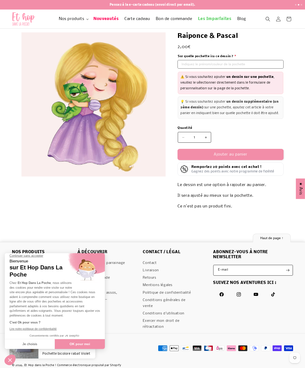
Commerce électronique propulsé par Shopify (89, 365)
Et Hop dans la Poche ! (40, 365)
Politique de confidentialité (167, 293)
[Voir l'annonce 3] (301, 4)
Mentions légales (158, 285)
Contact (150, 263)
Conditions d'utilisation (163, 314)
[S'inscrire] (287, 270)
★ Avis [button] (300, 188)
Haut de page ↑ (271, 238)
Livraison (151, 270)
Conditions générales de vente (164, 303)
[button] (73, 19)
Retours (149, 278)
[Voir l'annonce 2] (298, 4)
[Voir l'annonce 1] (295, 4)
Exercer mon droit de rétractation (161, 324)
